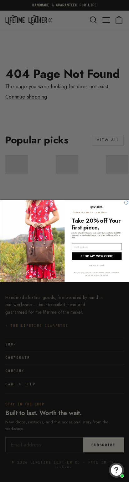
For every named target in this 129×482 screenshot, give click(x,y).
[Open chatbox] (116, 470)
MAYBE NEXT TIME (96, 265)
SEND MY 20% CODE (96, 256)
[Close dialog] (126, 203)
